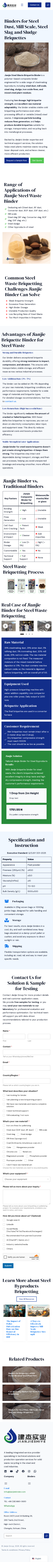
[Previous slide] (5, 626)
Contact (7, 1046)
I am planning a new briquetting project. (24, 1099)
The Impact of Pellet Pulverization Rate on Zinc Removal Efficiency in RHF (13, 1329)
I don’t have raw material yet (19, 1165)
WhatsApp (9, 1506)
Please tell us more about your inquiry (22, 1187)
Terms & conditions (9, 1550)
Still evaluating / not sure (18, 1115)
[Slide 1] (20, 634)
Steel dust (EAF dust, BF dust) (20, 1130)
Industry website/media (17, 1244)
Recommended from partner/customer (24, 1235)
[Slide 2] (25, 634)
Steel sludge (26, 1134)
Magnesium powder (15, 1156)
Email (6, 1062)
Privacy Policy (24, 1550)
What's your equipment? (15, 1173)
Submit (8, 1265)
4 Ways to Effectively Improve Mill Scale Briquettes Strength (38, 1328)
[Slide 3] (29, 634)
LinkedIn (10, 1224)
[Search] (46, 1535)
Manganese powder (26, 1147)
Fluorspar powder (15, 1160)
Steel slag (11, 1134)
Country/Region (11, 1075)
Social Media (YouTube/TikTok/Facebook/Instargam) (24, 1230)
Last (29, 1041)
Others (10, 1249)
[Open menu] (22, 5)
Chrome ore (12, 1152)
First (4, 1041)
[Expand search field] (47, 4)
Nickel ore (27, 1152)
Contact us (34, 5)
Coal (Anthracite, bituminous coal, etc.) (24, 1143)
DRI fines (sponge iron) (17, 1138)
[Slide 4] (32, 634)
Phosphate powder (38, 1156)
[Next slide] (47, 626)
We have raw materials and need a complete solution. (26, 1105)
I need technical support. (18, 1111)
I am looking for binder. (17, 1095)
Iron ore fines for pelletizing (19, 1125)
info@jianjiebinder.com (15, 1492)
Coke (9, 1147)
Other (30, 1160)
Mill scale (43, 1130)
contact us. (11, 401)
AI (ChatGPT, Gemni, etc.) (18, 1240)
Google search (13, 1220)
